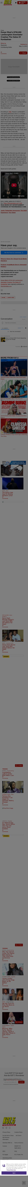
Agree (14, 1173)
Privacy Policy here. (11, 1170)
